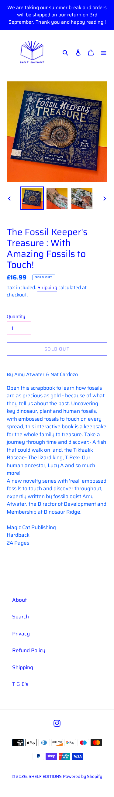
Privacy (21, 634)
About (19, 600)
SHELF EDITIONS (45, 776)
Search (20, 617)
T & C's (20, 684)
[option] (32, 198)
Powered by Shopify (82, 776)
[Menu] (103, 52)
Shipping (47, 287)
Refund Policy (28, 650)
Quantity (16, 316)
